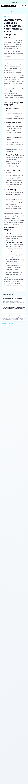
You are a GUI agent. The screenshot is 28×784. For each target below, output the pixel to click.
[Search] (22, 5)
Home (3, 11)
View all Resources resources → (8, 323)
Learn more (13, 2)
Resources (7, 11)
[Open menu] (25, 5)
